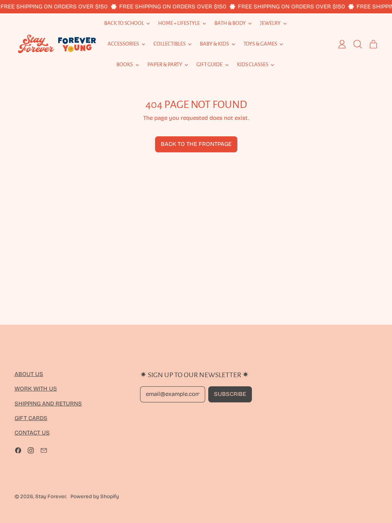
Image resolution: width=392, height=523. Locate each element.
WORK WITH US (36, 388)
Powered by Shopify (94, 497)
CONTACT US (32, 432)
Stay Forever (50, 497)
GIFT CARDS (31, 418)
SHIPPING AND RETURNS (48, 403)
